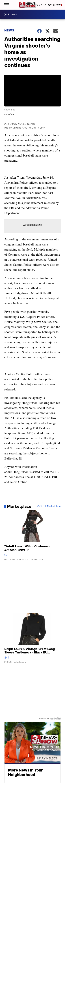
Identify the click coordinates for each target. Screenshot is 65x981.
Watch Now (54, 5)
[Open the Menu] (6, 5)
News (9, 30)
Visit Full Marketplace (49, 506)
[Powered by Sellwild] (55, 718)
